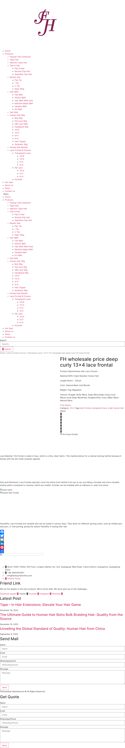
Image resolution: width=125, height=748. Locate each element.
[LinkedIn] (62, 543)
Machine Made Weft (24, 103)
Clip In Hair (15, 65)
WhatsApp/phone (8, 661)
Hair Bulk (14, 112)
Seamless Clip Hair (23, 74)
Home (7, 51)
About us (9, 185)
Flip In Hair (20, 68)
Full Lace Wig (21, 121)
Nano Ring (19, 89)
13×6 (17, 129)
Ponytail (18, 179)
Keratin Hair (15, 77)
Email (2, 653)
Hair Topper (20, 141)
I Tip (17, 83)
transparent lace (99, 408)
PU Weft (18, 109)
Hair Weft (14, 92)
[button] (62, 194)
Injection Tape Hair (18, 62)
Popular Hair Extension (20, 56)
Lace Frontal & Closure (20, 150)
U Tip (17, 86)
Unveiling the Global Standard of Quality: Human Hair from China (52, 629)
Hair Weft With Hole (24, 100)
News (7, 188)
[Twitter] (62, 536)
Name (2, 645)
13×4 (17, 132)
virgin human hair (116, 408)
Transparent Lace (23, 153)
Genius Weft (20, 97)
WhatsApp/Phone (8, 719)
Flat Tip (18, 80)
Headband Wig (21, 127)
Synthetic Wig (21, 144)
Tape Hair (14, 59)
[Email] (62, 539)
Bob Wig (18, 118)
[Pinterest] (62, 547)
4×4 (16, 138)
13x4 (46, 353)
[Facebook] (62, 532)
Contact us (10, 191)
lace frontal (85, 408)
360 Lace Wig (21, 124)
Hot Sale (9, 182)
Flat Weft (19, 94)
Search (3, 340)
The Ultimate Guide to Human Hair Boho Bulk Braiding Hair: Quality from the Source (61, 617)
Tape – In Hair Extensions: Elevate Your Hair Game (40, 605)
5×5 (16, 135)
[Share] (62, 551)
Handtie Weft (21, 106)
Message (4, 669)
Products (9, 54)
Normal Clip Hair (22, 71)
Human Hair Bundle (18, 147)
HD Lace (19, 167)
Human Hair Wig (17, 115)
